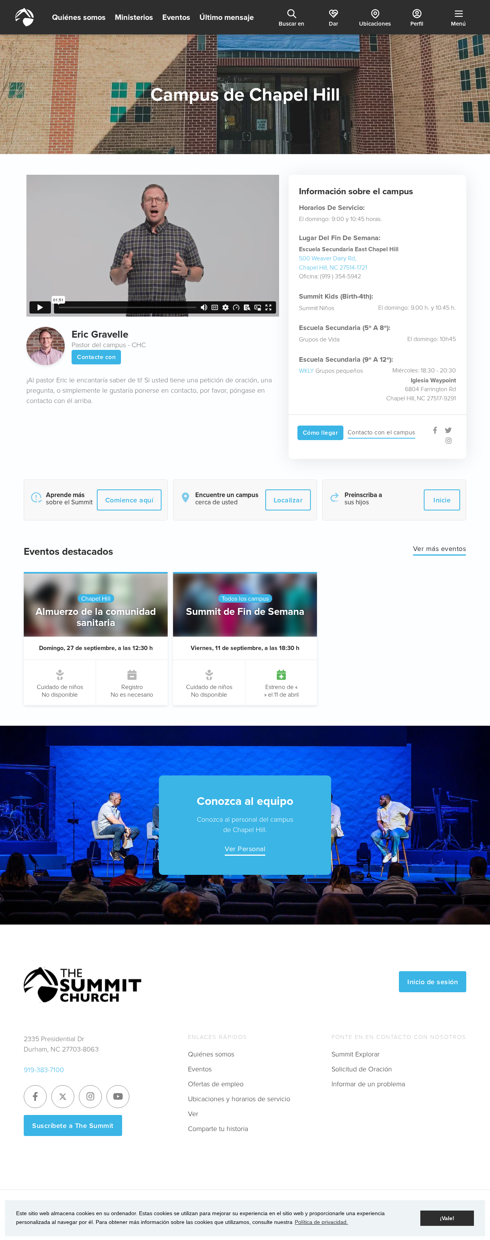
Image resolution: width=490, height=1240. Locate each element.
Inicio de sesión (432, 981)
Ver (193, 1113)
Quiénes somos (79, 17)
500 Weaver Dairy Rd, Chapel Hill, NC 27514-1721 (333, 262)
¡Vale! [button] (447, 1218)
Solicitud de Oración (362, 1068)
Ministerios (134, 17)
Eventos (176, 17)
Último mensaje (226, 17)
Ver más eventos (439, 548)
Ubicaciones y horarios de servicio (239, 1098)
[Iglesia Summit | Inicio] (24, 17)
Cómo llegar (320, 432)
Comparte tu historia (218, 1128)
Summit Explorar (356, 1053)
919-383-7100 (44, 1069)
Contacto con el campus (381, 432)
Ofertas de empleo (215, 1083)
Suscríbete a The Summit (73, 1125)
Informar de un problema (368, 1083)
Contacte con (96, 357)
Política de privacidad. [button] (321, 1222)
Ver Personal (245, 848)
